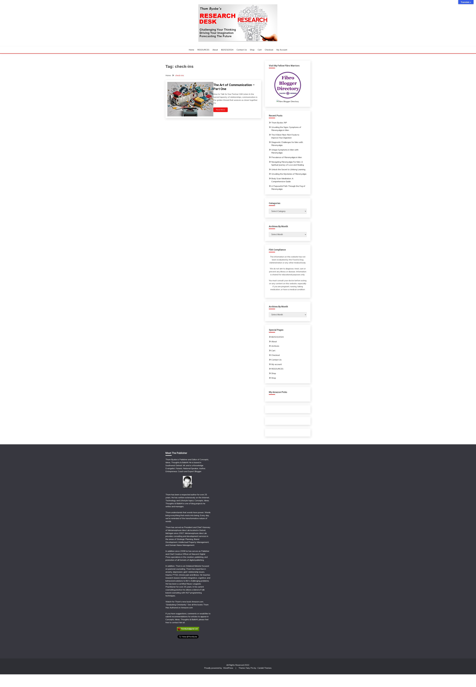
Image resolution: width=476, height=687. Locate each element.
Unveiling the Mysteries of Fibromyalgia (288, 174)
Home (191, 49)
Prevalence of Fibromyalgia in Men (286, 157)
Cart (260, 49)
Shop (252, 49)
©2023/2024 (227, 49)
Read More (220, 110)
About (215, 49)
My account (281, 49)
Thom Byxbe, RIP (279, 122)
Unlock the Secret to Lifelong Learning (288, 169)
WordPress (228, 668)
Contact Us (242, 49)
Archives (275, 346)
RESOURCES (203, 49)
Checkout (269, 49)
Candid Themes (264, 668)
